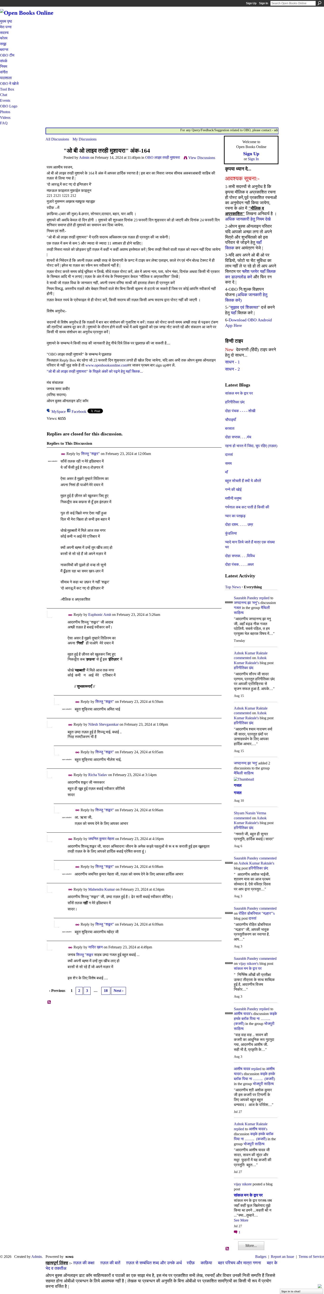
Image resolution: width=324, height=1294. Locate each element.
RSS (49, 1002)
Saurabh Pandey (246, 598)
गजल (237, 608)
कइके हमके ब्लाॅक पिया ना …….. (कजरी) (255, 1019)
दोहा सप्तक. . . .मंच (238, 437)
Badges (260, 1257)
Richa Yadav (97, 775)
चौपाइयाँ (230, 420)
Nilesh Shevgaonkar (103, 724)
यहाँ (233, 312)
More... (251, 1246)
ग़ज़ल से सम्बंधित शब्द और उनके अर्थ (154, 1262)
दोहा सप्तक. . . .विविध (240, 556)
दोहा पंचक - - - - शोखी (240, 411)
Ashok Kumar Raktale (251, 653)
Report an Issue (282, 1257)
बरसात (229, 428)
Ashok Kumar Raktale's (256, 863)
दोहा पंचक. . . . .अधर (239, 564)
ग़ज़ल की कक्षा (83, 1262)
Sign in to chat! (291, 1291)
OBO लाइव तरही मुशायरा (162, 157)
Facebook (79, 412)
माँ (226, 472)
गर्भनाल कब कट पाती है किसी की (247, 507)
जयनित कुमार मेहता (101, 839)
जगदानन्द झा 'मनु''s (246, 603)
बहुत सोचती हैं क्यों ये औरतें (243, 481)
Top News (233, 587)
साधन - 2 (232, 369)
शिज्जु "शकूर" (90, 454)
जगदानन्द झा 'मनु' (245, 763)
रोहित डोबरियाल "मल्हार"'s (257, 913)
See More (241, 1220)
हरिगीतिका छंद (235, 402)
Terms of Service (311, 1257)
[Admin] (53, 160)
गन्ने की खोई (233, 490)
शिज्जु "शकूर (84, 955)
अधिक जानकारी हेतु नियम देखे (248, 219)
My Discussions (85, 139)
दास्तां (229, 455)
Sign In (263, 3)
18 (106, 991)
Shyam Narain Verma (250, 813)
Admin (84, 157)
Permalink (63, 454)
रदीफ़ (191, 1262)
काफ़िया (206, 1262)
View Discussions (201, 158)
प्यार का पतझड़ (235, 516)
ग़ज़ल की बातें (110, 1262)
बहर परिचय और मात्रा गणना (239, 1262)
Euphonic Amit (99, 615)
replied (264, 598)
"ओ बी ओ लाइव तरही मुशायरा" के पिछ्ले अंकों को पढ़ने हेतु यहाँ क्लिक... (95, 371)
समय (228, 463)
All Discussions (57, 139)
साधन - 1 (232, 362)
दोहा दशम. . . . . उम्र (239, 524)
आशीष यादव (242, 1069)
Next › (118, 991)
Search (319, 3)
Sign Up (251, 3)
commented (242, 658)
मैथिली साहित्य (244, 773)
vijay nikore (243, 1184)
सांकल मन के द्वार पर (239, 393)
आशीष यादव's (243, 1014)
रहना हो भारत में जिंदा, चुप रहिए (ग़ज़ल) (251, 446)
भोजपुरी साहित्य (263, 1084)
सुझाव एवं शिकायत (244, 307)
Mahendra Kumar (101, 889)
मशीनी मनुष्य (233, 498)
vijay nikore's (249, 963)
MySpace (58, 412)
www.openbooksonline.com (106, 365)
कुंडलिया (231, 533)
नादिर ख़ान (95, 947)
